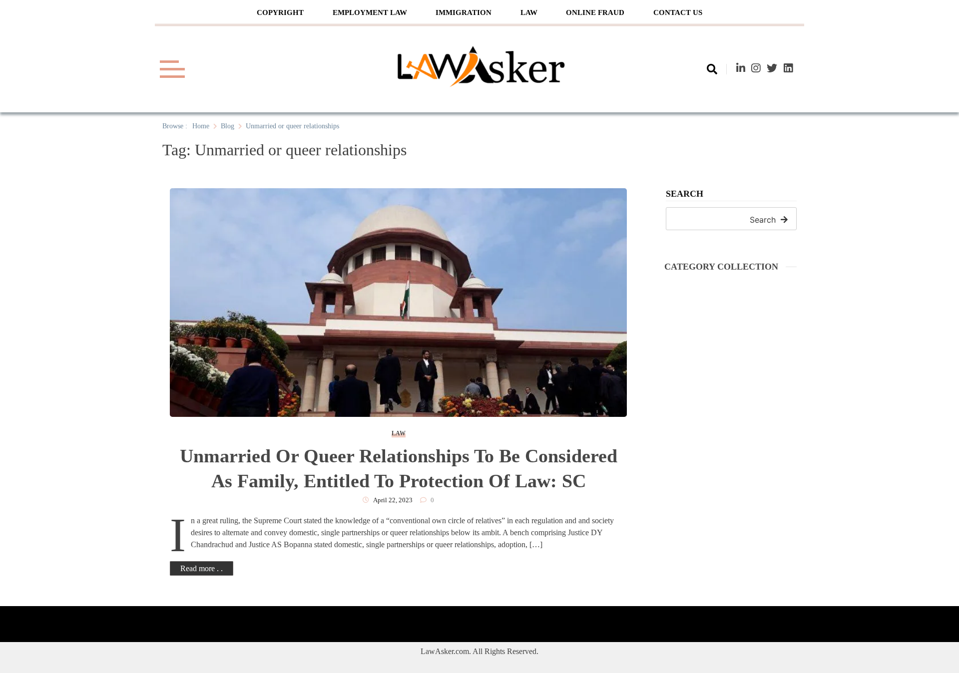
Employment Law (370, 12)
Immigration (463, 12)
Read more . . (201, 568)
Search (684, 194)
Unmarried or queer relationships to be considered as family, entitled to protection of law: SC (398, 468)
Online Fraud (595, 12)
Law (528, 12)
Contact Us (677, 12)
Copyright (280, 12)
